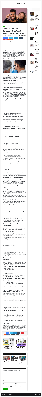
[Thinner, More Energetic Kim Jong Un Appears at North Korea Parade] (6, 358)
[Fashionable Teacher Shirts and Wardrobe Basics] (32, 71)
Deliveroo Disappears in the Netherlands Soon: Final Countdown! (22, 361)
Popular (34, 9)
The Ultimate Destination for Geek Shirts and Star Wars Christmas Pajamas (37, 56)
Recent (30, 9)
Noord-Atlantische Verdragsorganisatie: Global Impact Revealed (14, 361)
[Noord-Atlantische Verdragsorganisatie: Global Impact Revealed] (14, 358)
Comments (38, 9)
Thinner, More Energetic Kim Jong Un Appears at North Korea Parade (6, 361)
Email (4, 383)
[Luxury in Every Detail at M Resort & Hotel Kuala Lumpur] (32, 14)
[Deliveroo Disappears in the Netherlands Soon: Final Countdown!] (22, 358)
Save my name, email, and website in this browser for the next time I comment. (14, 386)
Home (36, 394)
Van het (4, 50)
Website (16, 383)
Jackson (5, 35)
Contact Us (38, 394)
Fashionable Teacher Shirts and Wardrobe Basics (36, 72)
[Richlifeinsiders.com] (21, 3)
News (4, 26)
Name (4, 380)
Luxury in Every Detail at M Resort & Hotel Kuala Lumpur (37, 14)
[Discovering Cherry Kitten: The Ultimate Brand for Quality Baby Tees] (32, 38)
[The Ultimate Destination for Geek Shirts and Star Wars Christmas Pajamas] (32, 54)
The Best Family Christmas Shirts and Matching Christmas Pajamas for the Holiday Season (36, 31)
